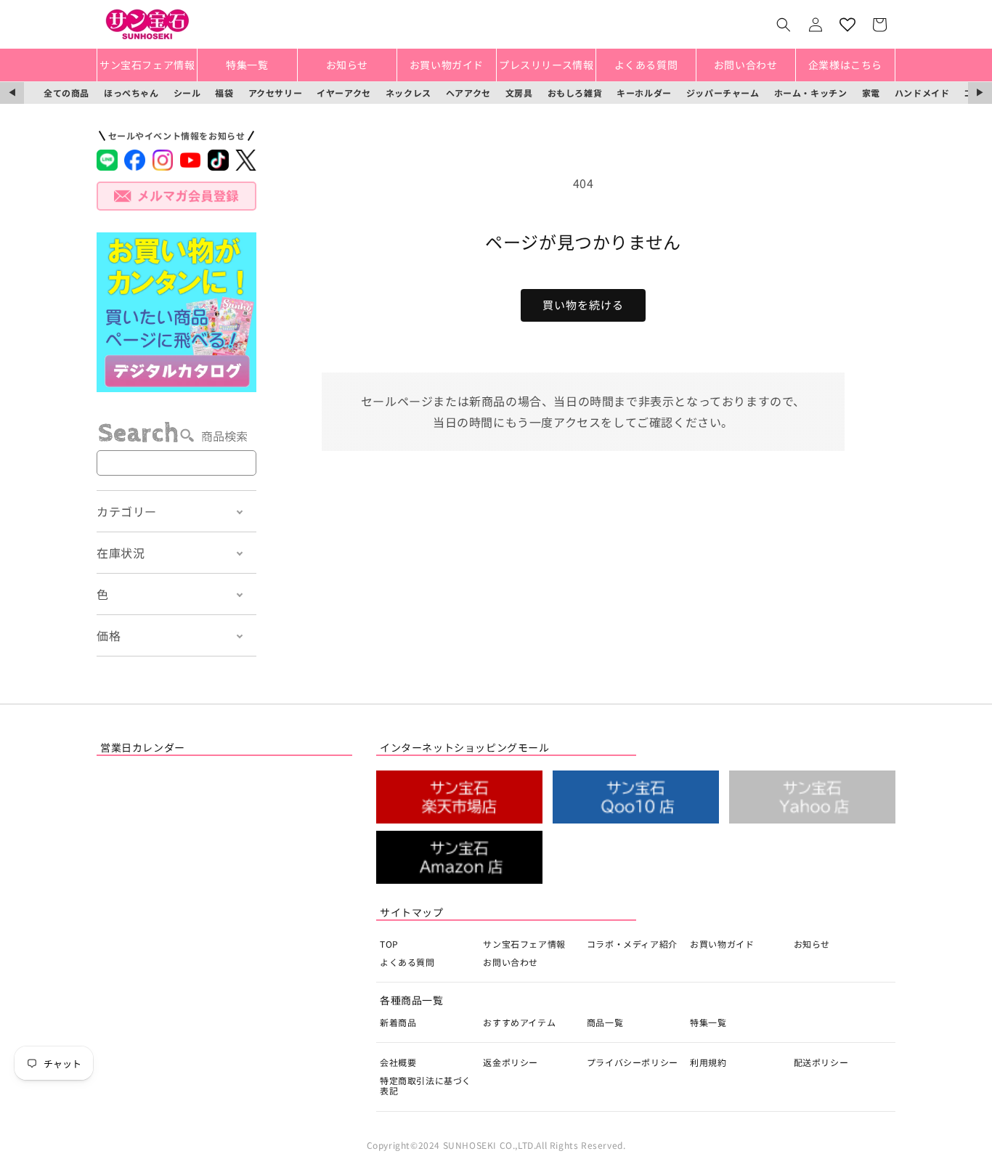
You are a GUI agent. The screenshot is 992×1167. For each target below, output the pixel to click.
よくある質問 (407, 962)
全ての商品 (66, 92)
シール (187, 92)
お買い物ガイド (722, 944)
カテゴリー (127, 511)
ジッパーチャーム (723, 92)
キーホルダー (644, 92)
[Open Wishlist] (847, 25)
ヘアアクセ (468, 92)
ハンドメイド (922, 92)
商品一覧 (605, 1022)
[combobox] (176, 463)
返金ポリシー (510, 1062)
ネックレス (408, 92)
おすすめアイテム (519, 1022)
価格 (109, 635)
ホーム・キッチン (810, 92)
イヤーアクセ (344, 92)
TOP (389, 944)
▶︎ (980, 92)
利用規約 (708, 1062)
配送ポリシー (821, 1062)
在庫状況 (121, 552)
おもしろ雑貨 (575, 92)
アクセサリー (275, 92)
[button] (784, 25)
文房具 (519, 92)
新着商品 (398, 1022)
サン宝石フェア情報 (524, 944)
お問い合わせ (510, 962)
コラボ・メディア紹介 (632, 944)
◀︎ (12, 92)
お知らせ (812, 944)
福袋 (224, 92)
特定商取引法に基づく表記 (425, 1085)
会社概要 (398, 1062)
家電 (871, 92)
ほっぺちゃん (131, 92)
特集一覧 (708, 1022)
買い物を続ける (583, 304)
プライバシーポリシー (632, 1062)
